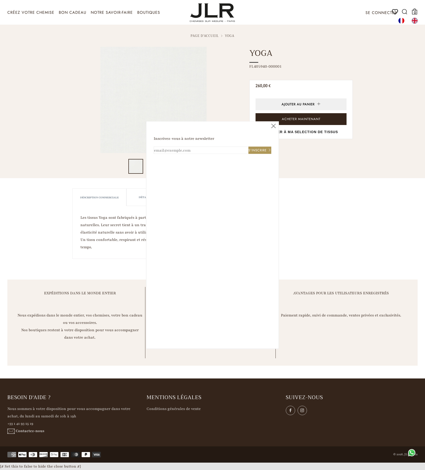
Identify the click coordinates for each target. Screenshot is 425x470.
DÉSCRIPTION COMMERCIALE (99, 197)
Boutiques (148, 12)
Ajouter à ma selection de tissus (301, 132)
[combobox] (402, 21)
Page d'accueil (205, 36)
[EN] (416, 21)
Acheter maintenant (301, 119)
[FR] (402, 21)
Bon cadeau (72, 12)
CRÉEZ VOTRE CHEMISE (30, 12)
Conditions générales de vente (174, 408)
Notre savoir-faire (112, 12)
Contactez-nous (30, 430)
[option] (416, 21)
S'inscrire (257, 150)
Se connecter (381, 13)
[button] (135, 166)
